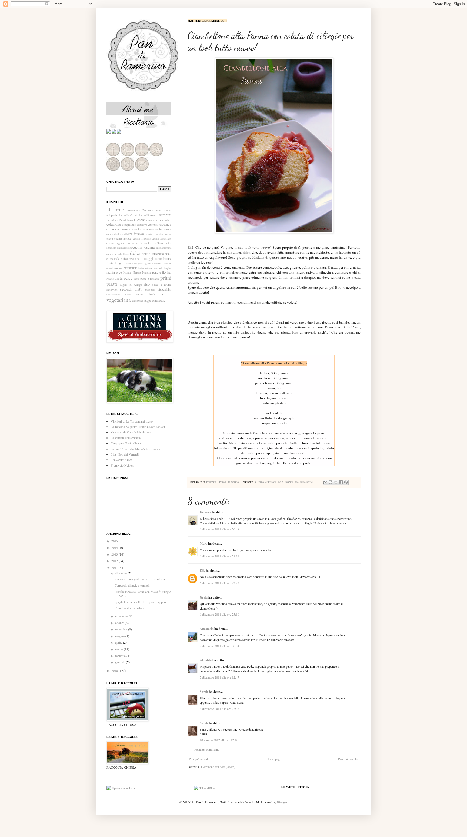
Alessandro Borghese (140, 210)
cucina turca (112, 254)
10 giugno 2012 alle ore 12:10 (219, 740)
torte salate (134, 294)
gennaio (120, 662)
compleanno (129, 225)
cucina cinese (163, 229)
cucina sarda (134, 243)
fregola (158, 259)
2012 (115, 561)
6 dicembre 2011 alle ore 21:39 (219, 556)
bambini (165, 214)
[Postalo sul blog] (330, 482)
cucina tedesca (124, 248)
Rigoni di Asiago (131, 285)
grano (141, 263)
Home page (273, 759)
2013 (115, 554)
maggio (120, 636)
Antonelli (144, 215)
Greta (204, 597)
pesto (136, 278)
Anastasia (207, 628)
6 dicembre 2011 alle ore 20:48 (219, 529)
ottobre (120, 622)
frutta (109, 263)
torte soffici (306, 482)
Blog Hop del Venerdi (125, 454)
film (137, 259)
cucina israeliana (142, 238)
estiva (124, 258)
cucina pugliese (115, 243)
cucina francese (134, 233)
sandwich (111, 289)
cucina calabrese (144, 229)
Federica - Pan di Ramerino (222, 482)
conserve (142, 225)
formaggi (146, 258)
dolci (281, 482)
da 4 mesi (124, 254)
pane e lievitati (161, 272)
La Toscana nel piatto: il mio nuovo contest (138, 426)
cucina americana (122, 229)
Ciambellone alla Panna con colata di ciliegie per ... (143, 593)
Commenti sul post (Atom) (218, 767)
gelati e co (131, 263)
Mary (203, 543)
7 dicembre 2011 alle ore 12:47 (219, 677)
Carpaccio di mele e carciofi (132, 585)
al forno (259, 482)
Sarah (204, 691)
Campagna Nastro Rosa (126, 443)
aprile (119, 642)
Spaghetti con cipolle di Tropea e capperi (140, 602)
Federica (205, 512)
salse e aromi (161, 284)
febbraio (120, 655)
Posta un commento (206, 749)
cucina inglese (122, 238)
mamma (118, 268)
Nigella (146, 272)
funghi (119, 263)
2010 (115, 670)
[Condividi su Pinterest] (346, 482)
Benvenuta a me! (121, 459)
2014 (115, 547)
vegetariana (118, 299)
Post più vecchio (348, 759)
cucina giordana (154, 234)
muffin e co (114, 272)
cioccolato (165, 220)
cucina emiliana (114, 234)
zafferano (137, 301)
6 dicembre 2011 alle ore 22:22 (219, 583)
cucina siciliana (153, 243)
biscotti (131, 220)
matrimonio (144, 268)
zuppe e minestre (154, 300)
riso (147, 284)
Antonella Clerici (128, 215)
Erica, (247, 252)
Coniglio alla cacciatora (129, 608)
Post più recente (199, 759)
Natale (127, 272)
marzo (119, 649)
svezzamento (113, 294)
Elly (202, 570)
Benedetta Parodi (116, 220)
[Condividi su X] (335, 482)
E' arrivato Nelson (122, 465)
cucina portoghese (161, 238)
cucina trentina (164, 248)
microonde (157, 268)
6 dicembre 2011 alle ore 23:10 (219, 614)
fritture (167, 258)
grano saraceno (153, 263)
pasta (118, 278)
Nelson (137, 272)
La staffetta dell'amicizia (126, 438)
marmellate (292, 482)
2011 (115, 567)
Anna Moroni (163, 210)
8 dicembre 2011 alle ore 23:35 (219, 708)
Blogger (282, 802)
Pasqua (110, 278)
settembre (121, 629)
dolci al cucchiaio (153, 253)
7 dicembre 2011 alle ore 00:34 (219, 646)
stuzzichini (164, 289)
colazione (270, 482)
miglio (167, 268)
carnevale (152, 220)
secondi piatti (131, 289)
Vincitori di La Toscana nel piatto (132, 421)
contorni (153, 224)
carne (141, 219)
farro (131, 259)
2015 (115, 541)
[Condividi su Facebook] (340, 482)
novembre (122, 616)
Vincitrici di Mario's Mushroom (131, 432)
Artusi (153, 215)
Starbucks (150, 289)
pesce (128, 278)
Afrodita (206, 660)
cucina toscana (143, 247)
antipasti (111, 215)
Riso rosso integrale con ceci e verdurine (140, 579)
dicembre (121, 573)
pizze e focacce (149, 278)
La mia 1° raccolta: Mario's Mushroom (135, 449)
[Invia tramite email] (325, 482)
